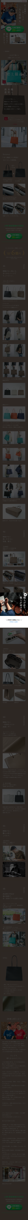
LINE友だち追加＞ (14, 621)
